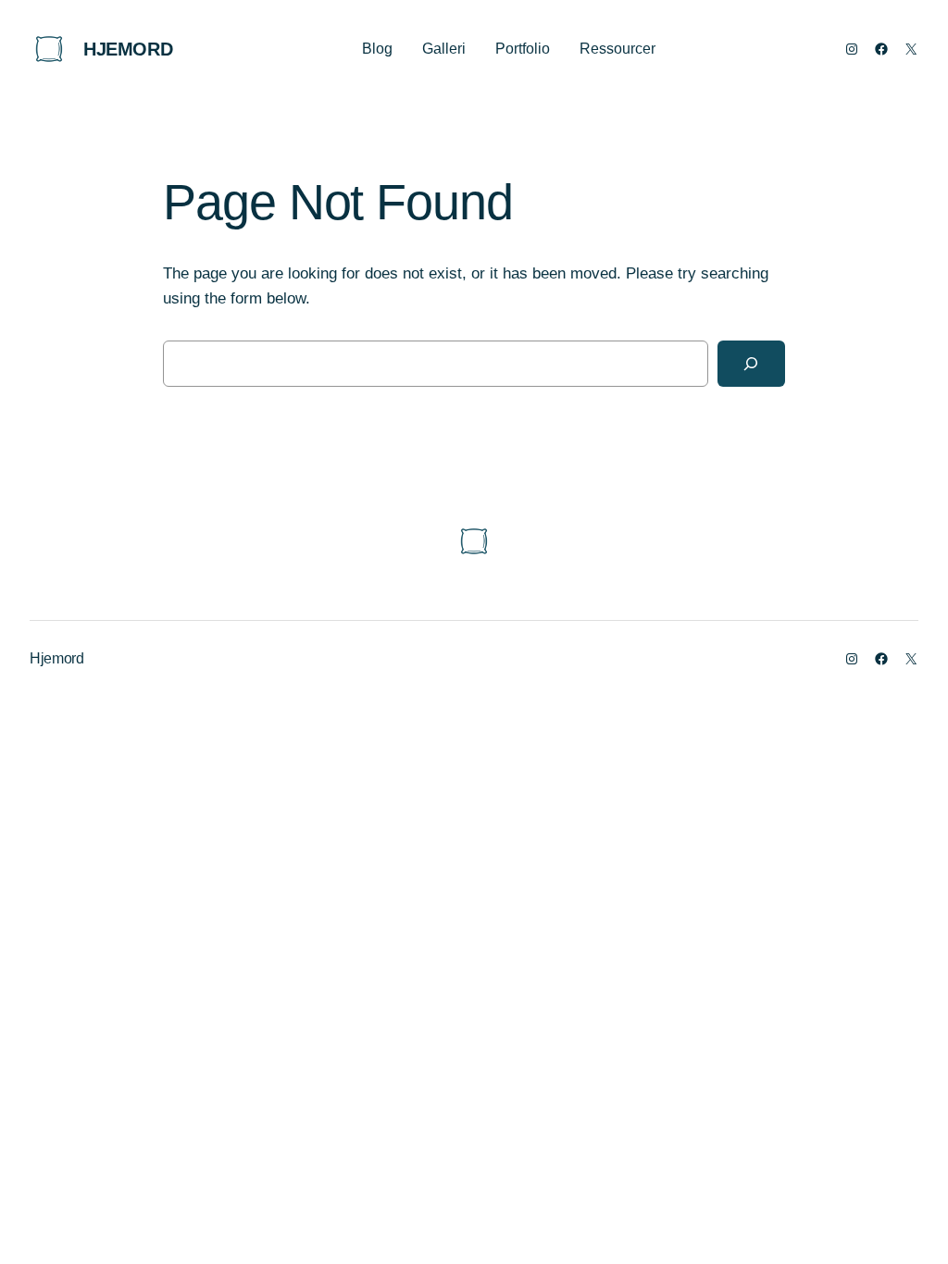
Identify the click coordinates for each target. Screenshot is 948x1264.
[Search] (751, 364)
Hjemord (127, 49)
